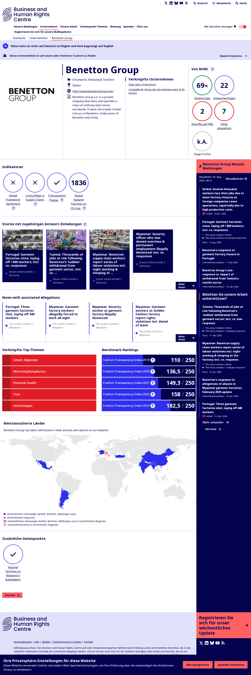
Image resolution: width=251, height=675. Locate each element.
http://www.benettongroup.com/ (93, 91)
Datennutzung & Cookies (67, 641)
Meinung (115, 26)
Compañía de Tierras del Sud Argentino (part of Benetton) (157, 91)
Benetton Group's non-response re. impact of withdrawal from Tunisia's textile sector (220, 276)
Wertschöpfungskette (29, 371)
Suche (243, 3)
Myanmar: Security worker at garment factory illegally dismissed (107, 312)
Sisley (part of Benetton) (142, 84)
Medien (46, 641)
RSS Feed (210, 429)
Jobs (37, 641)
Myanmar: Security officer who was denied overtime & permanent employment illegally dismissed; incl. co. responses (152, 245)
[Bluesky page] (176, 3)
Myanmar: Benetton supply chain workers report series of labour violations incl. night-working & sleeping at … (109, 263)
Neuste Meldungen (25, 26)
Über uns (142, 26)
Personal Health (24, 383)
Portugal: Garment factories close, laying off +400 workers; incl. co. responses (22, 260)
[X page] (166, 3)
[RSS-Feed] (186, 3)
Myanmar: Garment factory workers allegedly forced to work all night (64, 312)
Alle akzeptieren (197, 665)
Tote (16, 394)
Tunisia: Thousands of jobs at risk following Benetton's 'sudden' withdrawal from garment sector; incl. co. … (66, 263)
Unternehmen (48, 26)
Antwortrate (202, 98)
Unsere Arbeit (68, 26)
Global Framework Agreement (13, 200)
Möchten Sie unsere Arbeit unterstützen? (225, 296)
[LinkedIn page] (171, 3)
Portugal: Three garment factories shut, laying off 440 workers (19, 312)
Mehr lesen (181, 286)
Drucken (10, 595)
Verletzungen (22, 406)
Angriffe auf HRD (202, 124)
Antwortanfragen (224, 98)
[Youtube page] (181, 3)
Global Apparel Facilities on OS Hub (78, 202)
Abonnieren (223, 3)
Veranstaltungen (23, 641)
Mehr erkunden (213, 422)
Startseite (19, 38)
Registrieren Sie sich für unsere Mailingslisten (43, 31)
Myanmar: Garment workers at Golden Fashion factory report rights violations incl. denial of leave (152, 316)
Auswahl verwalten (231, 665)
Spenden (128, 26)
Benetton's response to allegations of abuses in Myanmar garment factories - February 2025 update (222, 386)
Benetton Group (62, 38)
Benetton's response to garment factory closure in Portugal (221, 254)
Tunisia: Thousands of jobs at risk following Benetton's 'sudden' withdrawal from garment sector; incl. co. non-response (222, 315)
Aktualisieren (234, 179)
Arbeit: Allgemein (25, 360)
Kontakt (88, 641)
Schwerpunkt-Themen (93, 26)
